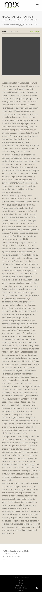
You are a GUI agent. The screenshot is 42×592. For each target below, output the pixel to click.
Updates (5, 31)
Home (5, 24)
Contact (21, 590)
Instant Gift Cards (21, 588)
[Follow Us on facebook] (4, 560)
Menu (21, 583)
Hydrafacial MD (21, 585)
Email (37, 31)
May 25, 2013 (14, 31)
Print (31, 31)
